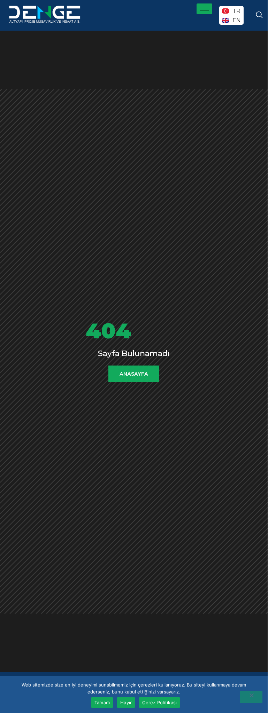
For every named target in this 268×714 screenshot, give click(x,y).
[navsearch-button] (259, 15)
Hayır (126, 702)
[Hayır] (251, 697)
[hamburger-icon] (204, 8)
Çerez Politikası (159, 702)
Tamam (102, 702)
